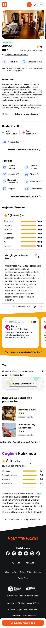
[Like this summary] (34, 306)
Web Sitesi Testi (31, 609)
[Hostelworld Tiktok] (38, 553)
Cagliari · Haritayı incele (16, 54)
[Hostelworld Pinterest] (32, 553)
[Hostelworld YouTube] (26, 553)
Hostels (14, 572)
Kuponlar (11, 609)
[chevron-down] (30, 463)
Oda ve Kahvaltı (34, 572)
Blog (7, 572)
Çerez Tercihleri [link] (29, 615)
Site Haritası (15, 615)
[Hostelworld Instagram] (20, 553)
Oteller (22, 572)
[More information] (39, 256)
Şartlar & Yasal (33, 603)
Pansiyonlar (7, 42)
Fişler (20, 609)
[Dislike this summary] (40, 306)
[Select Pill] (29, 4)
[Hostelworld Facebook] (8, 553)
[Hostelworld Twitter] (14, 553)
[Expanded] (6, 519)
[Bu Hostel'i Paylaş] (42, 38)
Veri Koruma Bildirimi (16, 603)
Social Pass (23, 578)
